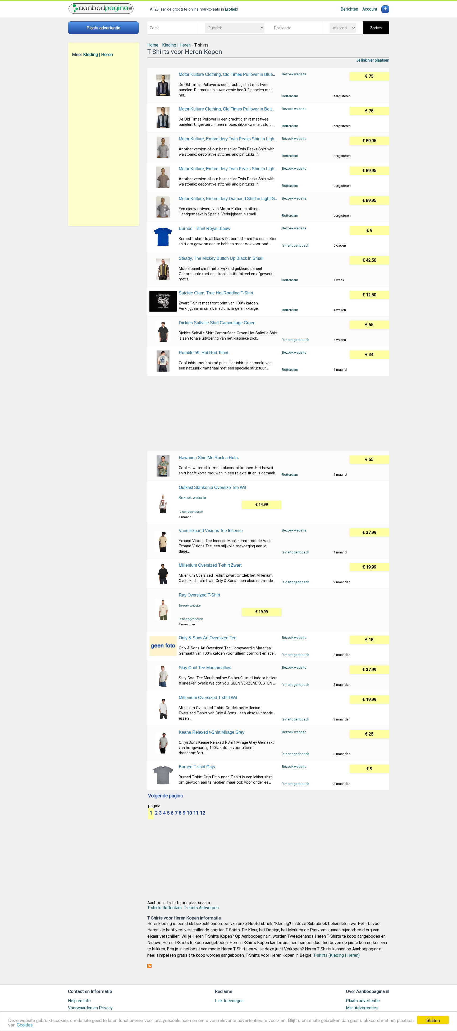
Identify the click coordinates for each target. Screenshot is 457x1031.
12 (202, 813)
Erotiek (231, 9)
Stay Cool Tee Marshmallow (205, 667)
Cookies (25, 1024)
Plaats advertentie (363, 1000)
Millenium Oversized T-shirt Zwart (210, 565)
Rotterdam (290, 96)
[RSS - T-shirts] (149, 966)
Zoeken (376, 28)
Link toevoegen (229, 1000)
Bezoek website (294, 74)
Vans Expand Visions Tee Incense (211, 530)
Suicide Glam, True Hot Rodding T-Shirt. (216, 293)
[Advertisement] (103, 141)
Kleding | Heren (98, 54)
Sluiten (433, 1020)
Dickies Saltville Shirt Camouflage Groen (217, 323)
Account (369, 9)
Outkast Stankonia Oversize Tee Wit (212, 487)
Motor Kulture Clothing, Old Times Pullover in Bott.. (226, 109)
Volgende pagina (165, 796)
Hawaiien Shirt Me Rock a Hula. (209, 457)
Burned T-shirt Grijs (197, 767)
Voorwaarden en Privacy (90, 1007)
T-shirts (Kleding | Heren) (336, 955)
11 (196, 813)
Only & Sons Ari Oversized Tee (207, 638)
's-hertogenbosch (295, 245)
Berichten (349, 9)
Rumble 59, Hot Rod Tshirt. (204, 352)
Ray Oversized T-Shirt (199, 595)
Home (152, 45)
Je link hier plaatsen (372, 60)
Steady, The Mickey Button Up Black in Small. (221, 258)
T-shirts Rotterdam (164, 907)
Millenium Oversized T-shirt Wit (208, 697)
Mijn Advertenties (362, 1007)
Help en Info (79, 1000)
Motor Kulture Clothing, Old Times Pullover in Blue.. (227, 74)
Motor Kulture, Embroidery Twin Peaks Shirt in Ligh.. (227, 139)
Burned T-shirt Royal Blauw (204, 228)
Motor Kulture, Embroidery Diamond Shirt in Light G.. (228, 198)
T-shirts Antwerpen (201, 907)
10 (189, 813)
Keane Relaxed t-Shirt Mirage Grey (211, 732)
